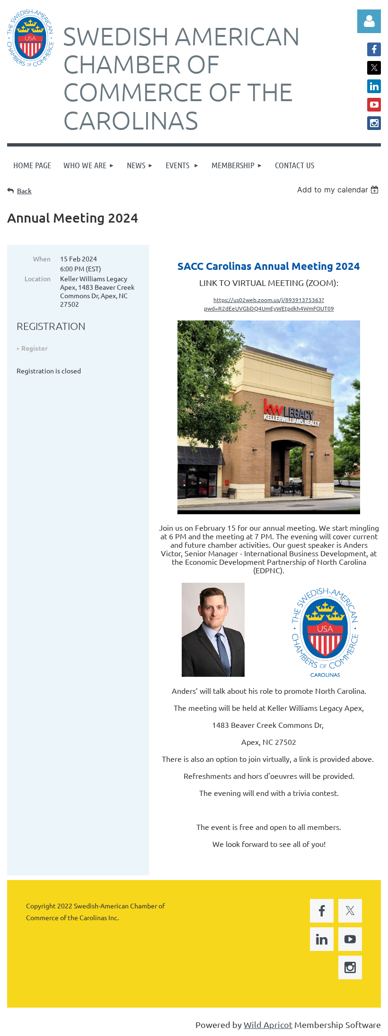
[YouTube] (374, 105)
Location (38, 278)
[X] (374, 68)
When (42, 258)
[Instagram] (374, 123)
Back (24, 190)
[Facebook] (374, 49)
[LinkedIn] (374, 86)
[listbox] (339, 189)
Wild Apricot (268, 1024)
